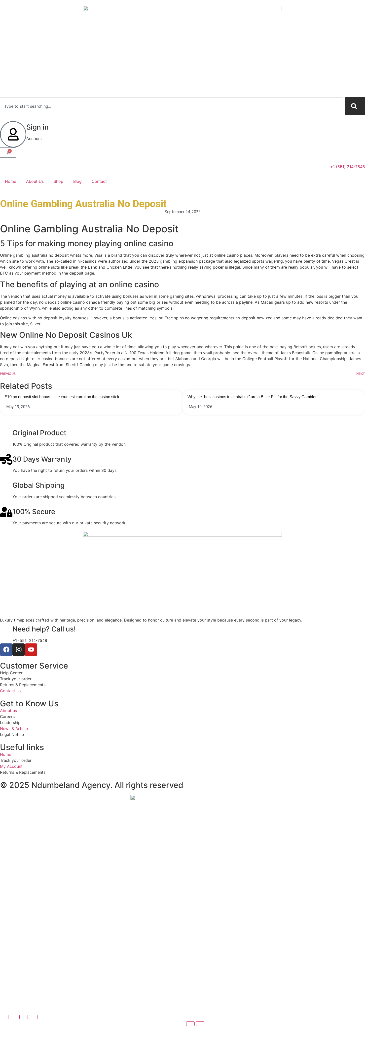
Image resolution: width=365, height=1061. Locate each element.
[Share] (23, 1017)
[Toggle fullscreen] (14, 1017)
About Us (35, 181)
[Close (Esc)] (33, 1017)
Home (10, 181)
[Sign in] (13, 134)
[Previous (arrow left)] (190, 1023)
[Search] (355, 106)
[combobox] (171, 106)
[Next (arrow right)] (200, 1023)
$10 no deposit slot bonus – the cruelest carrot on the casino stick (62, 397)
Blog (77, 181)
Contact (99, 181)
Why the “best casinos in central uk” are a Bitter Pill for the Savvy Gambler (252, 397)
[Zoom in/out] (4, 1017)
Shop (58, 181)
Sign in (37, 127)
